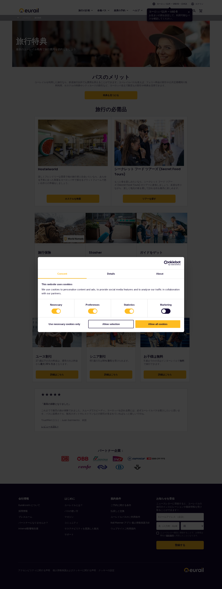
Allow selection (111, 324)
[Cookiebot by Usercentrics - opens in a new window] (166, 263)
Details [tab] (111, 273)
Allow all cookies (157, 324)
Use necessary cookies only (64, 324)
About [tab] (159, 273)
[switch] (92, 311)
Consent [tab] (62, 273)
